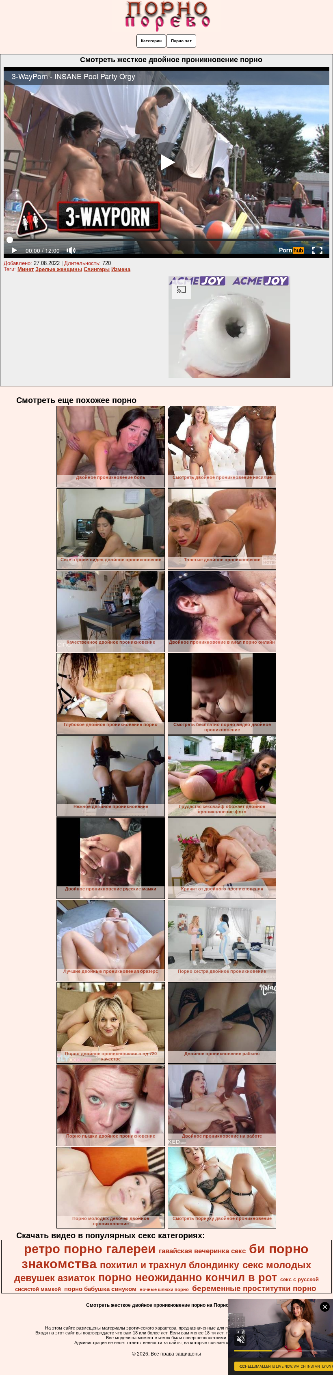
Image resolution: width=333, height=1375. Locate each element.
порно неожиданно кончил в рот (187, 1278)
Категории (151, 41)
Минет (25, 269)
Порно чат (181, 41)
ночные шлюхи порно (164, 1289)
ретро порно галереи (90, 1249)
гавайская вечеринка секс (202, 1251)
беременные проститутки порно (254, 1288)
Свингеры (97, 269)
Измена (120, 269)
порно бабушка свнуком (100, 1289)
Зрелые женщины (58, 269)
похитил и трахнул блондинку (169, 1265)
